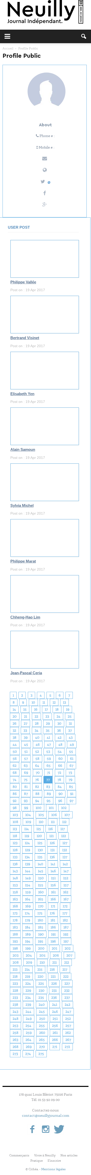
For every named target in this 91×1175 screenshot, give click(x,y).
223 (15, 983)
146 (53, 871)
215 (39, 969)
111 (53, 821)
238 (15, 1004)
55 (71, 751)
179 (27, 920)
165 (40, 899)
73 (70, 772)
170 (40, 906)
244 (28, 1011)
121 (51, 835)
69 (26, 772)
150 (41, 878)
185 (40, 927)
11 (43, 702)
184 (27, 927)
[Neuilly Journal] (45, 12)
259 (29, 1032)
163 (15, 899)
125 (39, 842)
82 (37, 786)
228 (15, 990)
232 (67, 990)
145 (40, 871)
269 (29, 1046)
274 (28, 1053)
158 (15, 892)
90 (60, 793)
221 (53, 976)
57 (26, 758)
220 (40, 976)
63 (26, 765)
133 (15, 856)
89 (49, 793)
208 (16, 962)
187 (66, 927)
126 (52, 842)
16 (35, 709)
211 (54, 962)
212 (66, 962)
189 (28, 934)
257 (68, 1025)
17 (46, 709)
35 (48, 730)
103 (15, 814)
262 (68, 1032)
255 (42, 1025)
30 (59, 723)
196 (53, 941)
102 (63, 807)
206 (56, 955)
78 (59, 779)
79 (70, 779)
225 (41, 983)
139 (27, 864)
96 (60, 800)
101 (51, 807)
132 (64, 849)
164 (27, 899)
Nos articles (69, 1155)
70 (38, 772)
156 (53, 885)
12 (54, 702)
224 (28, 983)
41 (48, 737)
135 (39, 856)
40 (37, 737)
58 (37, 758)
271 (54, 1046)
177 (64, 913)
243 (15, 1011)
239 (28, 1004)
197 (66, 941)
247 (68, 1011)
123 (15, 842)
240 (42, 1004)
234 (28, 997)
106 (54, 814)
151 (53, 878)
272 (67, 1046)
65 (49, 765)
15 (25, 709)
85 (71, 786)
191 (53, 934)
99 (26, 807)
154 (27, 885)
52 (37, 751)
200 (41, 948)
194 (27, 941)
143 (15, 871)
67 (71, 765)
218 (15, 976)
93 (26, 800)
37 (70, 730)
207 (69, 955)
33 (25, 730)
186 (53, 927)
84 (60, 786)
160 (41, 892)
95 (49, 800)
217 (64, 969)
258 (15, 1032)
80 (15, 786)
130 (40, 849)
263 (15, 1039)
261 (55, 1032)
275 (41, 1053)
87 (26, 793)
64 (37, 765)
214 (27, 969)
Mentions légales (53, 1169)
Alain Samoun (22, 450)
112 (64, 821)
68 (15, 772)
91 (71, 793)
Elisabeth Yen (22, 394)
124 (27, 842)
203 (15, 955)
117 (62, 828)
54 (60, 751)
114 (26, 828)
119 (27, 835)
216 (52, 969)
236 (54, 997)
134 (27, 856)
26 (14, 723)
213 (15, 969)
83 (48, 786)
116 (50, 828)
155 (40, 885)
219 (27, 976)
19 (67, 709)
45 (26, 744)
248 (15, 1018)
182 (65, 920)
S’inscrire (54, 1161)
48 (60, 744)
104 (28, 814)
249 (29, 1018)
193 (15, 941)
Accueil (8, 48)
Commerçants (19, 1155)
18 (57, 709)
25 (70, 716)
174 (27, 913)
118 (15, 835)
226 (54, 983)
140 (40, 864)
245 (42, 1011)
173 (15, 913)
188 (15, 934)
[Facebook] (32, 1130)
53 (48, 751)
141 (53, 864)
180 (40, 920)
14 (14, 709)
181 (53, 920)
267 (68, 1039)
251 (55, 1018)
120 (39, 835)
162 (65, 892)
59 (49, 758)
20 (15, 716)
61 (71, 758)
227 (67, 983)
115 (38, 828)
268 (15, 1046)
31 (70, 723)
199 (28, 948)
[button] (84, 36)
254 (28, 1025)
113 (15, 828)
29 (48, 723)
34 (36, 730)
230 (41, 990)
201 (54, 948)
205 (42, 955)
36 (59, 730)
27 (25, 723)
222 (66, 976)
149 (28, 878)
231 (54, 990)
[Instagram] (45, 1130)
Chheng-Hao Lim (25, 617)
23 (47, 716)
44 (15, 744)
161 (53, 892)
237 (67, 997)
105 (41, 814)
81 (26, 786)
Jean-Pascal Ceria (26, 673)
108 (15, 821)
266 (55, 1039)
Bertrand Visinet (24, 338)
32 (14, 730)
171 (53, 906)
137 (64, 856)
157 (66, 885)
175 (39, 913)
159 (28, 892)
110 (41, 821)
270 (42, 1046)
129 (27, 849)
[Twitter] (59, 1130)
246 (55, 1011)
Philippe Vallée (23, 282)
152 (65, 878)
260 (42, 1032)
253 (15, 1025)
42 (59, 737)
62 (14, 765)
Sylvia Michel (22, 506)
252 (68, 1018)
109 (28, 821)
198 (15, 948)
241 (54, 1004)
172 (65, 906)
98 (15, 807)
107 (67, 814)
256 (55, 1025)
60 (60, 758)
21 (25, 716)
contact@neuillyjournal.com (45, 1115)
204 (29, 955)
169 (28, 906)
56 (15, 758)
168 (15, 906)
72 (59, 772)
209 (29, 962)
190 (41, 934)
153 (15, 885)
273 (15, 1053)
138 (15, 864)
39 (26, 737)
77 (48, 779)
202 (68, 948)
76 (37, 779)
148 (15, 878)
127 (64, 842)
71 (48, 772)
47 (49, 744)
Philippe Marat (23, 561)
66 (60, 765)
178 (15, 920)
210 (42, 962)
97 (71, 800)
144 (27, 871)
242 (67, 1004)
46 (38, 744)
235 (41, 997)
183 (15, 927)
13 (64, 702)
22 (36, 716)
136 (52, 856)
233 (15, 997)
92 (14, 800)
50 (15, 751)
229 (28, 990)
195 (40, 941)
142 (65, 864)
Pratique (36, 1161)
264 (28, 1039)
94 (37, 800)
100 (38, 807)
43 (71, 737)
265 (42, 1039)
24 (58, 716)
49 (72, 744)
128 (15, 849)
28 (37, 723)
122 (63, 835)
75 (26, 779)
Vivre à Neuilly (45, 1155)
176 (52, 913)
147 (66, 871)
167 (66, 899)
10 (33, 702)
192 (65, 934)
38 (14, 737)
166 (53, 899)
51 (26, 751)
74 (14, 779)
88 (37, 793)
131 (52, 849)
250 (42, 1018)
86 (15, 793)
